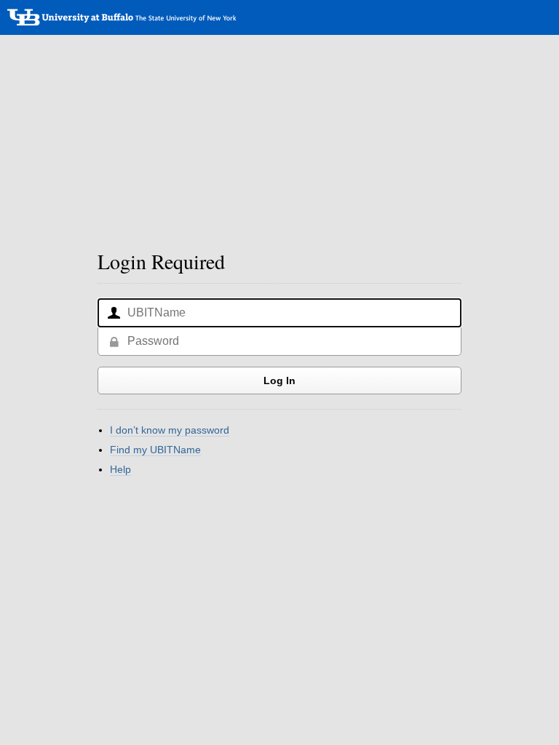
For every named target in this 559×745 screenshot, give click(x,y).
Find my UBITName (155, 449)
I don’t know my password (169, 430)
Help (120, 469)
